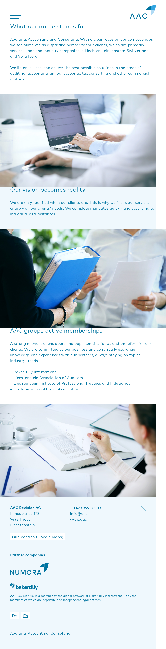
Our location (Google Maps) (37, 536)
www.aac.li (80, 519)
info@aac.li (80, 513)
